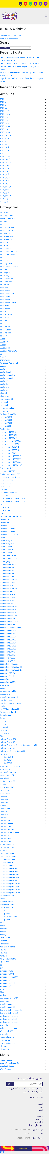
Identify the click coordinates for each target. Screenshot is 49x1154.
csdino (2, 688)
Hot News (4, 755)
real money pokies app (9, 947)
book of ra (4, 508)
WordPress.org (6, 1069)
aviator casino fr (7, 378)
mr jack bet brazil (7, 848)
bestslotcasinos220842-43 (11, 466)
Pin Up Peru (5, 920)
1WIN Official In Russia (9, 267)
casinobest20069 (7, 577)
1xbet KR (3, 312)
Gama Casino (5, 715)
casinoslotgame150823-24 (11, 667)
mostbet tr (4, 836)
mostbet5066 (5, 839)
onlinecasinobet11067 (9, 869)
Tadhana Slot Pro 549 (9, 1013)
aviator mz (4, 387)
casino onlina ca (6, 547)
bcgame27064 (6, 423)
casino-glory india (7, 562)
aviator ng (4, 390)
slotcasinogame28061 (9, 977)
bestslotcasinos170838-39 (10, 460)
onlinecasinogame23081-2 (10, 884)
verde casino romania (9, 1022)
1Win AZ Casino (6, 231)
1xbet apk (4, 288)
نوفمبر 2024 (5, 157)
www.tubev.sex (6, 1034)
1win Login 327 (6, 264)
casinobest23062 (7, 586)
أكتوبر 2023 (4, 193)
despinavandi (5, 694)
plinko (2, 926)
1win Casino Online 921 (9, 252)
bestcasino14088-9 (8, 433)
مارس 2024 (5, 178)
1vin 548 (3, 222)
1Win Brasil (4, 243)
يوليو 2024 (4, 166)
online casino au (6, 863)
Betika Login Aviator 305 (10, 475)
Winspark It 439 (6, 1031)
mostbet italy (5, 827)
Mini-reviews (5, 794)
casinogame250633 (8, 640)
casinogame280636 (8, 649)
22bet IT (3, 345)
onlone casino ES (7, 896)
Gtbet (2, 737)
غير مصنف (4, 1050)
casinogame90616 (7, 655)
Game (2, 718)
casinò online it (6, 553)
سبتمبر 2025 (5, 133)
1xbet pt (3, 321)
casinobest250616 (7, 595)
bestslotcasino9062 (8, 454)
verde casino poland (8, 1019)
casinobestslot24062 (9, 622)
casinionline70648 (7, 529)
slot (1, 968)
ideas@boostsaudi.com (20, 1130)
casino (2, 538)
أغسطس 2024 (6, 163)
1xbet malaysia (6, 315)
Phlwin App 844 (6, 908)
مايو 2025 (4, 145)
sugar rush (4, 1001)
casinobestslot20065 (9, 619)
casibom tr (4, 520)
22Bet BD (4, 342)
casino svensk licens (8, 556)
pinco (2, 923)
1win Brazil (4, 246)
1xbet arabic (5, 291)
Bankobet (4, 402)
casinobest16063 (7, 568)
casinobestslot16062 (8, 610)
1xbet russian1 (6, 333)
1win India (4, 261)
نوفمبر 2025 (5, 127)
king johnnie (5, 779)
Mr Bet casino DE (7, 845)
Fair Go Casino (6, 700)
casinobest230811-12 (8, 589)
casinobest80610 (7, 604)
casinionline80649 (7, 532)
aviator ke (4, 384)
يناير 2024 (4, 184)
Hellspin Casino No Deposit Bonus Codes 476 (18, 746)
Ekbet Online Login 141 (9, 697)
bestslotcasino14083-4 (9, 448)
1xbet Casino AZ (6, 297)
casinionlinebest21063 (9, 535)
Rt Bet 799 (4, 962)
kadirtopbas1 (5, 770)
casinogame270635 (8, 646)
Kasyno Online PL (7, 776)
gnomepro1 (4, 734)
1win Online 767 (6, 270)
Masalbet (4, 785)
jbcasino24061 (6, 761)
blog (2, 505)
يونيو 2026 (4, 106)
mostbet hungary (7, 824)
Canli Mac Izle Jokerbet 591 (11, 517)
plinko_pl (3, 935)
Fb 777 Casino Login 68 (9, 709)
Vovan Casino (5, 1025)
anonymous (5, 360)
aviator (3, 369)
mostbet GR (5, 821)
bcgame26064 (6, 420)
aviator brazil (5, 372)
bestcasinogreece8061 (9, 445)
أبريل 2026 (4, 112)
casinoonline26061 (7, 661)
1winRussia (4, 285)
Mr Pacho (4, 851)
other (2, 899)
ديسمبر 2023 (5, 187)
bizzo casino (5, 496)
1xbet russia (5, 327)
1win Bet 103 (5, 234)
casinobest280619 (7, 601)
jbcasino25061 (6, 764)
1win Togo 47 (5, 273)
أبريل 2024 (4, 175)
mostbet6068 (5, 842)
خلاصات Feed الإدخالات (9, 1063)
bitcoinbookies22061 (8, 493)
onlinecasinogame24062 (10, 887)
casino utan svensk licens (10, 559)
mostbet (3, 818)
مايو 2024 (4, 172)
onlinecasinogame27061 (10, 893)
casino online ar (6, 550)
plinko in (3, 929)
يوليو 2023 (4, 199)
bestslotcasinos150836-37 (10, 457)
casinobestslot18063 (8, 613)
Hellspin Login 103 (7, 749)
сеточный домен (7, 1044)
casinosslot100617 (7, 673)
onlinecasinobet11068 (9, 872)
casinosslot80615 (7, 676)
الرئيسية (39, 1123)
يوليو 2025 (4, 139)
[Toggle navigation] (46, 16)
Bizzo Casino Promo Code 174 (12, 499)
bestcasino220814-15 (8, 439)
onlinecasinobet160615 (9, 878)
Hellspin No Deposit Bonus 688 (12, 752)
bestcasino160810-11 (8, 436)
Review (3, 950)
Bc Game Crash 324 (8, 414)
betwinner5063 (6, 487)
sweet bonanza (6, 1004)
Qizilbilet (3, 941)
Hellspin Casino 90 (7, 743)
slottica (3, 995)
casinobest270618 (7, 598)
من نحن (39, 1120)
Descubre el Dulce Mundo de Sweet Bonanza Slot (20, 64)
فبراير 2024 (4, 181)
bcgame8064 (5, 427)
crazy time (4, 685)
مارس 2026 (5, 115)
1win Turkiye (5, 276)
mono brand (5, 800)
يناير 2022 (4, 202)
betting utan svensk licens (10, 478)
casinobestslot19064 (8, 616)
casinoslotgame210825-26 (11, 670)
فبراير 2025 (4, 151)
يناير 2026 (4, 121)
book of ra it (5, 511)
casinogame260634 (8, 643)
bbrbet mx (4, 411)
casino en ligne (6, 541)
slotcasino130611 (7, 974)
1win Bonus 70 (6, 240)
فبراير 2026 (4, 118)
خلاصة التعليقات (7, 1066)
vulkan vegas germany (9, 1028)
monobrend (5, 809)
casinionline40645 (7, 526)
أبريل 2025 (4, 148)
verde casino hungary (9, 1016)
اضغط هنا (29, 1134)
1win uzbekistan (6, 279)
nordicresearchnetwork (10, 860)
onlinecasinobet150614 (9, 875)
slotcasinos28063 (7, 986)
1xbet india (4, 306)
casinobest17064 (7, 571)
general (3, 721)
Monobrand (5, 806)
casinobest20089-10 (8, 580)
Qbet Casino (5, 938)
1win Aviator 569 (7, 228)
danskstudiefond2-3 (8, 691)
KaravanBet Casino (8, 773)
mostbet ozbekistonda (9, 833)
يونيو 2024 (4, 169)
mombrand (4, 797)
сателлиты (5, 1041)
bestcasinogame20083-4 (10, 442)
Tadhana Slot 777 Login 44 (11, 1010)
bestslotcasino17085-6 (9, 451)
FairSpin (3, 706)
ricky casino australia (8, 959)
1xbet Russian (5, 330)
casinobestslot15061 (8, 607)
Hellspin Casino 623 (8, 740)
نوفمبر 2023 (5, 190)
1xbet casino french (8, 303)
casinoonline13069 (7, 658)
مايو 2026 (4, 109)
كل (41, 1107)
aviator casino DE (7, 375)
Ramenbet (4, 944)
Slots (2, 989)
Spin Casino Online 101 (9, 998)
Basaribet (4, 405)
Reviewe (3, 953)
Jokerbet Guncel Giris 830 (10, 767)
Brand (2, 514)
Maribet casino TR (7, 782)
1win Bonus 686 (6, 237)
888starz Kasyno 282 (8, 351)
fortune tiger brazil (8, 712)
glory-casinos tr (6, 730)
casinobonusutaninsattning (11, 628)
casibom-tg (4, 523)
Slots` (2, 992)
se (1, 965)
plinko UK (4, 932)
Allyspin (3, 357)
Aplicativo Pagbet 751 (9, 363)
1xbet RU (3, 324)
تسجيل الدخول (6, 1060)
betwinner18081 (6, 481)
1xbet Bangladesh (7, 294)
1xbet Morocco (6, 318)
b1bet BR (3, 393)
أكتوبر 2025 (4, 130)
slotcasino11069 (6, 971)
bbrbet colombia (7, 408)
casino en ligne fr (7, 544)
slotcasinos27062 (7, 983)
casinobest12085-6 (8, 565)
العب (40, 1104)
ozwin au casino (6, 902)
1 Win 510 (4, 213)
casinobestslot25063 (8, 625)
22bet (2, 339)
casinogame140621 (8, 631)
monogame (5, 812)
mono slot (4, 803)
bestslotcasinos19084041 (10, 463)
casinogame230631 (8, 637)
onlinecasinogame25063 (10, 890)
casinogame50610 (7, 652)
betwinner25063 (6, 484)
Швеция (4, 1047)
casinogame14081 (7, 634)
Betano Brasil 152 (7, 469)
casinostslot (5, 679)
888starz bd (5, 348)
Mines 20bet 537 (7, 788)
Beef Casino (5, 430)
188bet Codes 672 (7, 219)
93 (1, 354)
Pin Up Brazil (5, 914)
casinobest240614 (7, 592)
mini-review (4, 791)
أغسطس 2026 (6, 100)
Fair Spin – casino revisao (10, 703)
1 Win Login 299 (6, 216)
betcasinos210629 (7, 472)
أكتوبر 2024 (5, 160)
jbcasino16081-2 (6, 758)
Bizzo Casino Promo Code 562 (12, 502)
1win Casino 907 (6, 249)
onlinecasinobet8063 (8, 881)
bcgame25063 (6, 417)
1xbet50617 (4, 336)
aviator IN (4, 381)
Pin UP (2, 911)
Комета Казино (7, 1037)
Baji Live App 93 (6, 399)
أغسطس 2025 (6, 136)
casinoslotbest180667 (9, 664)
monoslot (4, 815)
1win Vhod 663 (6, 282)
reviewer (3, 956)
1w (1, 225)
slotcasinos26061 (7, 980)
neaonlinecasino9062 (8, 857)
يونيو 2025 (4, 142)
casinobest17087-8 (7, 574)
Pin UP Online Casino (8, 917)
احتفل (40, 1110)
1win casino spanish (8, 255)
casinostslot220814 (8, 682)
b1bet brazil (4, 396)
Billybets (3, 490)
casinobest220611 (7, 583)
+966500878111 (23, 1138)
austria (3, 366)
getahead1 (4, 727)
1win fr (3, 258)
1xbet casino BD (6, 300)
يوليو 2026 (4, 103)
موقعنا (39, 1116)
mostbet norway (7, 830)
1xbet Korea (5, 309)
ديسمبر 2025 (5, 124)
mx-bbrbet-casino (7, 854)
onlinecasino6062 (7, 866)
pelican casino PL (7, 905)
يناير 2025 (4, 154)
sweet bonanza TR (7, 1007)
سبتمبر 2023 (5, 196)
